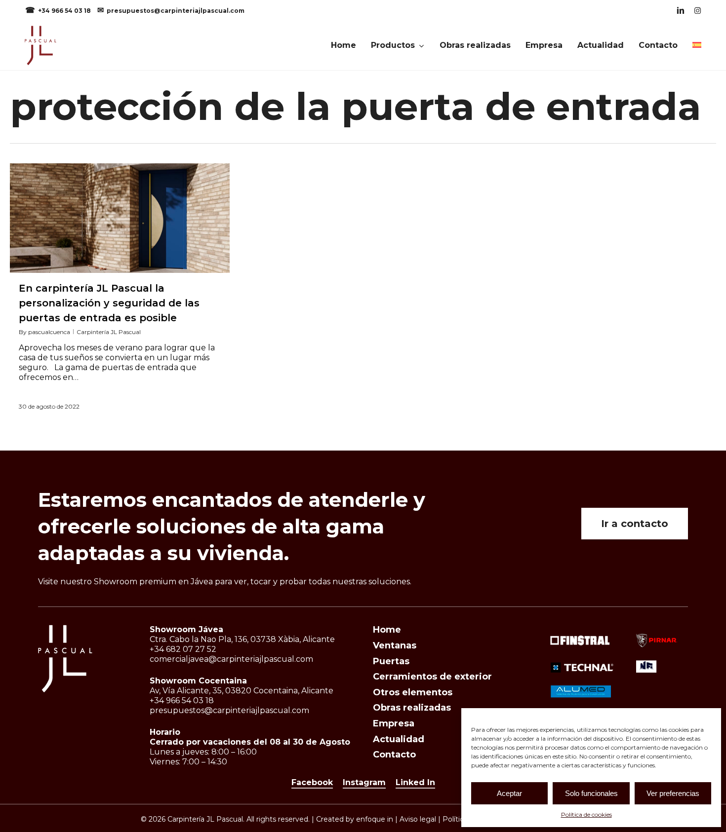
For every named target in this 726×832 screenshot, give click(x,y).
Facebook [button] (312, 782)
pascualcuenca (49, 332)
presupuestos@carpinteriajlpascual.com (175, 10)
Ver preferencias (672, 793)
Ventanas (394, 645)
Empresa (393, 723)
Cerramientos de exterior (432, 676)
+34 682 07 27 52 (183, 649)
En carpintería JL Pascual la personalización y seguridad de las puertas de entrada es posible (109, 303)
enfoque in (374, 819)
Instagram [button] (364, 782)
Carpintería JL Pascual (109, 332)
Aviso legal (418, 819)
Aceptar (509, 793)
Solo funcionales (591, 793)
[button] (634, 523)
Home (387, 629)
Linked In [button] (415, 782)
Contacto (394, 754)
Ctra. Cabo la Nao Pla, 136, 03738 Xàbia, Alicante (242, 639)
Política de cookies (586, 814)
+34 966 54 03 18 (65, 10)
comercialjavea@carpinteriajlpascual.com (231, 659)
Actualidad (398, 739)
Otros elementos (412, 692)
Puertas (391, 661)
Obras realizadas (412, 707)
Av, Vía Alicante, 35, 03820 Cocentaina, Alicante (241, 690)
